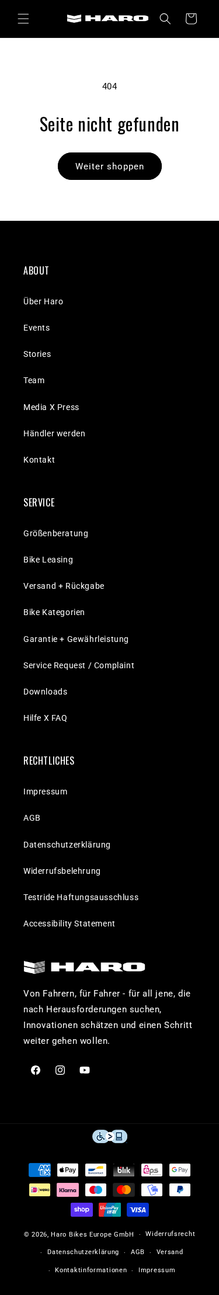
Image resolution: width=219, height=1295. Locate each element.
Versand (170, 1252)
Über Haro (43, 301)
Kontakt (39, 459)
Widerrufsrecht (170, 1234)
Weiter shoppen (109, 166)
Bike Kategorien (54, 612)
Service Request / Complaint (78, 665)
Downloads (45, 691)
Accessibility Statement (69, 923)
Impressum (45, 791)
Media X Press (51, 407)
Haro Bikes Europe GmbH (92, 1234)
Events (36, 327)
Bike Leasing (48, 559)
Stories (37, 354)
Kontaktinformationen (91, 1270)
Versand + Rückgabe (64, 586)
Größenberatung (55, 533)
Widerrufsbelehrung (62, 871)
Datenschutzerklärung (67, 844)
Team (33, 380)
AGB (32, 817)
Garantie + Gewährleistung (76, 639)
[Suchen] (165, 19)
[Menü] (23, 19)
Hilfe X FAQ (45, 718)
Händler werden (54, 433)
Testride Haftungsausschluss (80, 897)
